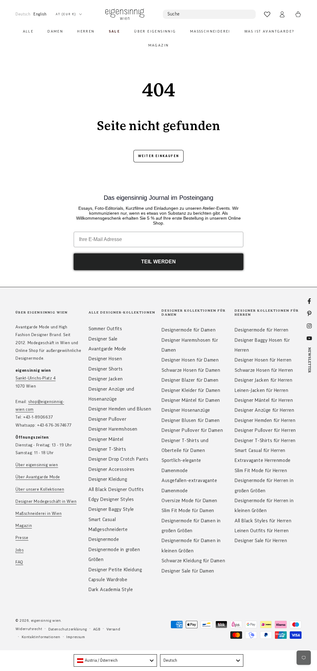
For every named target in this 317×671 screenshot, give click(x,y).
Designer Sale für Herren (261, 540)
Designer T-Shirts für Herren (265, 440)
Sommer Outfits (105, 328)
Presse (21, 538)
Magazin (23, 526)
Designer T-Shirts (107, 449)
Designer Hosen (105, 358)
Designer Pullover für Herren (265, 430)
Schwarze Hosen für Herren (264, 370)
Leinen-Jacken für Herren (261, 390)
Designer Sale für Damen (188, 570)
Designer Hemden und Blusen (120, 408)
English (39, 14)
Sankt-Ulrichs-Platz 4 (35, 378)
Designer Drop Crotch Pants (119, 459)
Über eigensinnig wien (36, 465)
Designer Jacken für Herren (264, 380)
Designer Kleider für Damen (191, 390)
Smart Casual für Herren (260, 450)
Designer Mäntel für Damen (191, 400)
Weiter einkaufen (158, 156)
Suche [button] (173, 14)
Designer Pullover (107, 419)
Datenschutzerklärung (67, 629)
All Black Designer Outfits (116, 489)
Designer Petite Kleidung (115, 569)
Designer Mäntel (106, 439)
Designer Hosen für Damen (190, 359)
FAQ (19, 562)
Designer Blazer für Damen (190, 380)
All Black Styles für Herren (263, 520)
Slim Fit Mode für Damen (188, 510)
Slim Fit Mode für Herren (261, 470)
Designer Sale (103, 338)
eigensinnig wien (46, 620)
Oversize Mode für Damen (189, 500)
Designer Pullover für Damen (192, 430)
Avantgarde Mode (107, 348)
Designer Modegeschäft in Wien (45, 501)
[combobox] (115, 660)
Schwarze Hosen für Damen (191, 370)
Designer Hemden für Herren (265, 420)
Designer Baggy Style (111, 509)
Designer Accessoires (112, 469)
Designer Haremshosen (113, 429)
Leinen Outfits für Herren (262, 530)
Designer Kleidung (108, 479)
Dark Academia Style (111, 589)
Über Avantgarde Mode (37, 477)
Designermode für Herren (262, 329)
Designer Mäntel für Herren (264, 400)
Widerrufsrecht (28, 629)
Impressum (75, 637)
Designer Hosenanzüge (186, 410)
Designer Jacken (106, 378)
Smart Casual (102, 519)
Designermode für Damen (188, 329)
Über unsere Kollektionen (39, 489)
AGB (97, 629)
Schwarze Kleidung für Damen (193, 560)
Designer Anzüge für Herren (264, 410)
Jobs (19, 550)
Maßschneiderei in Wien (38, 513)
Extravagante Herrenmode (263, 460)
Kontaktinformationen (41, 637)
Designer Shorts (106, 368)
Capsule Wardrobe (108, 579)
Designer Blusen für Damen (191, 420)
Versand (113, 629)
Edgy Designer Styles (111, 499)
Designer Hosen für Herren (263, 359)
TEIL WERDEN (158, 261)
